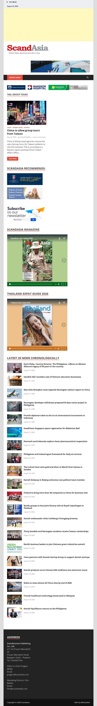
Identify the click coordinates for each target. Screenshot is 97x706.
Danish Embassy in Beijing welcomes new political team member (54, 480)
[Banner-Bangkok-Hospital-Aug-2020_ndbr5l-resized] (37, 89)
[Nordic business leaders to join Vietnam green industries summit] (14, 544)
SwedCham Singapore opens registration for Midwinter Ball (52, 428)
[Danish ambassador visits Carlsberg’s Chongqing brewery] (14, 518)
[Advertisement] (48, 24)
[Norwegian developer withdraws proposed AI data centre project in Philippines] (14, 403)
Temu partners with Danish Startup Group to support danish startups (57, 557)
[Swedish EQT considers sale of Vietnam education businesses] (14, 377)
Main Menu (16, 77)
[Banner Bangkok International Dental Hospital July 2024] (25, 198)
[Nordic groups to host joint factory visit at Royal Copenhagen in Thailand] (14, 506)
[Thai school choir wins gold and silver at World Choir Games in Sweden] (14, 467)
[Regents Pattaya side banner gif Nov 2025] (25, 184)
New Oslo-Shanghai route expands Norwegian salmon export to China (57, 389)
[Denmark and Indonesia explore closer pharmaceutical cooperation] (14, 441)
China (9, 127)
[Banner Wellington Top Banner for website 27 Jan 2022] (78, 89)
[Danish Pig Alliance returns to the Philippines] (14, 609)
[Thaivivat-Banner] (58, 89)
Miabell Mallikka (25, 137)
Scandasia (25, 702)
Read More (11, 158)
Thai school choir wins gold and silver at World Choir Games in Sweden (53, 468)
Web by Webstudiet (82, 702)
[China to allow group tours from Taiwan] (26, 113)
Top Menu (13, 2)
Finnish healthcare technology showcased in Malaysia (49, 595)
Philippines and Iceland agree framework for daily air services (53, 454)
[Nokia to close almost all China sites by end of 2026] (14, 583)
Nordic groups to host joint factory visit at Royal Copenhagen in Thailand (54, 506)
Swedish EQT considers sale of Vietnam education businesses (52, 377)
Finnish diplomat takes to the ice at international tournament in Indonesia (54, 416)
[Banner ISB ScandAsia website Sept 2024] (60, 71)
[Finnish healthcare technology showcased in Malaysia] (14, 596)
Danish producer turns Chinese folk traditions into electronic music (55, 570)
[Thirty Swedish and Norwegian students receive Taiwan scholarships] (14, 531)
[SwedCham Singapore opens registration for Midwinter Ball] (14, 428)
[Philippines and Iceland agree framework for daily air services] (14, 454)
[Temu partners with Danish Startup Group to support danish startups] (14, 557)
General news (18, 127)
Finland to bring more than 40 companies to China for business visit (56, 492)
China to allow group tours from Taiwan (23, 132)
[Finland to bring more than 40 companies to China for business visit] (14, 493)
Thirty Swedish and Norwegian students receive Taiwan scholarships (56, 531)
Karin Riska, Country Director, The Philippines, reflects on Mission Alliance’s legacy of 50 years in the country (55, 365)
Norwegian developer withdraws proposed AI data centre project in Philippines (55, 403)
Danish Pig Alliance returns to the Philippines (45, 608)
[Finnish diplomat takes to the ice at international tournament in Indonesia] (14, 415)
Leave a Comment (39, 137)
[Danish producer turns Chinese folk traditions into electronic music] (14, 570)
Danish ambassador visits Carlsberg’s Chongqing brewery (50, 518)
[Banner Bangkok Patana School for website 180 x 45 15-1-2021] (16, 89)
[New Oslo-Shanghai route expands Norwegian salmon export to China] (14, 390)
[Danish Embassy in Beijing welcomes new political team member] (14, 480)
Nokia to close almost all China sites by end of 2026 (48, 583)
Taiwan (26, 127)
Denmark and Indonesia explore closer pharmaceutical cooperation (55, 441)
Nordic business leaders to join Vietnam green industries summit (54, 544)
